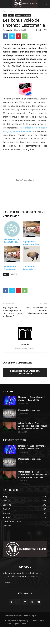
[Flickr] (25, 601)
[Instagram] (32, 601)
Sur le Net (26, 15)
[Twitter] (12, 36)
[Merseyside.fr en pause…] (9, 413)
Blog (12, 11)
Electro (11, 15)
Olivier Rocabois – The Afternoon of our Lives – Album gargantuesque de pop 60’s (32, 426)
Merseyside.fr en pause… (29, 410)
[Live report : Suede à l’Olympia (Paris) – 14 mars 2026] (9, 400)
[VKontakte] (38, 601)
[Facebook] (5, 36)
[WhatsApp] (25, 36)
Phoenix (14, 275)
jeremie (9, 30)
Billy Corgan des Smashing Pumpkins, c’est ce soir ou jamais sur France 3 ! (13, 312)
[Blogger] (11, 601)
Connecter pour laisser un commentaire (25, 372)
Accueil (5, 11)
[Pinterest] (18, 36)
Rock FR (18, 15)
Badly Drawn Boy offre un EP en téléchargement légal (37, 310)
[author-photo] (25, 340)
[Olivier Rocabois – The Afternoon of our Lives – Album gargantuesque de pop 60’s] (9, 426)
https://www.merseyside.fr (25, 348)
